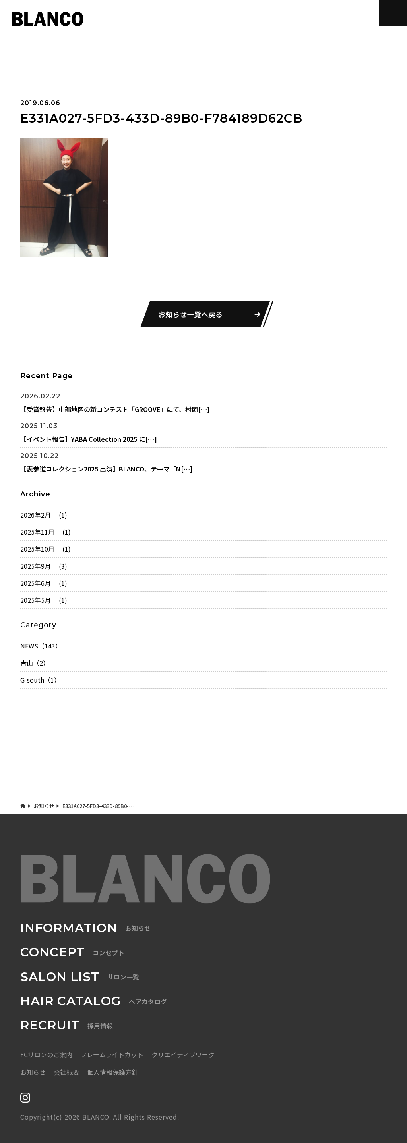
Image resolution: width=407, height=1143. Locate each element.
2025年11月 (45, 532)
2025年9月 (43, 566)
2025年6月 (43, 583)
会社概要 (66, 1072)
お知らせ (44, 806)
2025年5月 (43, 600)
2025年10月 (45, 549)
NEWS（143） (41, 645)
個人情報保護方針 (112, 1072)
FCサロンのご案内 (46, 1054)
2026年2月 (43, 515)
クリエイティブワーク (183, 1054)
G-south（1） (40, 680)
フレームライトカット (111, 1054)
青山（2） (34, 663)
